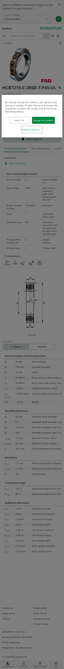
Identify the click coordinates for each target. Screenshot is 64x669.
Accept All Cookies (43, 120)
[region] (32, 116)
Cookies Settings (31, 129)
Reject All (19, 120)
